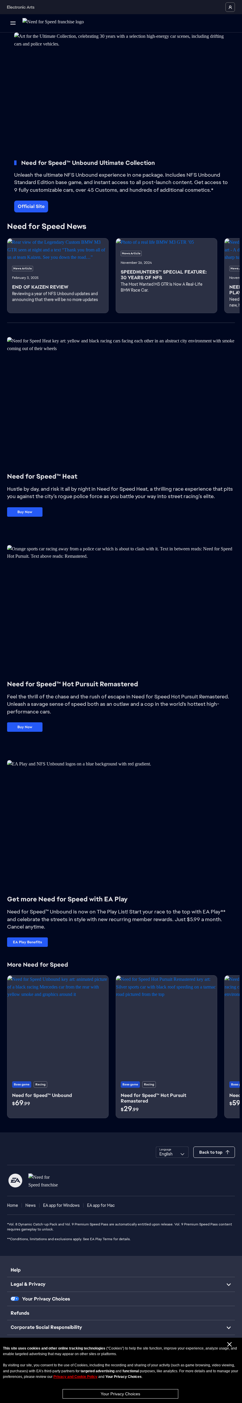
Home (12, 1205)
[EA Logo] (15, 1180)
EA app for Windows (61, 1205)
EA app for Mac (101, 1205)
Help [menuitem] (16, 1270)
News (30, 1205)
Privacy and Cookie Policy (75, 1377)
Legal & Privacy (28, 1284)
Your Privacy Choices (120, 1393)
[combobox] (172, 1152)
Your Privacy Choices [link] (46, 1299)
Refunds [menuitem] (20, 1313)
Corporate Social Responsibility (46, 1327)
